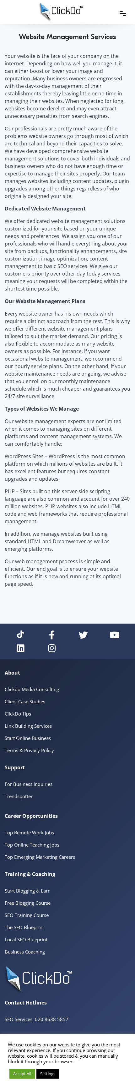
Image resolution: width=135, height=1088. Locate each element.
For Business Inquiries (28, 784)
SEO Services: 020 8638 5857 (36, 1019)
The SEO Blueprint (24, 927)
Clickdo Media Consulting (32, 689)
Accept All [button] (22, 1073)
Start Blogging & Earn (28, 891)
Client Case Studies (25, 701)
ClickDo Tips (18, 714)
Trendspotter (19, 796)
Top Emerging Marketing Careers (40, 857)
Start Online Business (28, 738)
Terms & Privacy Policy (29, 750)
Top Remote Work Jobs (29, 832)
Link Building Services (28, 726)
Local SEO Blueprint (26, 939)
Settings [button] (47, 1073)
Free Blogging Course (28, 903)
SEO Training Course (27, 915)
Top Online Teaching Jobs (32, 845)
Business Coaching (25, 952)
